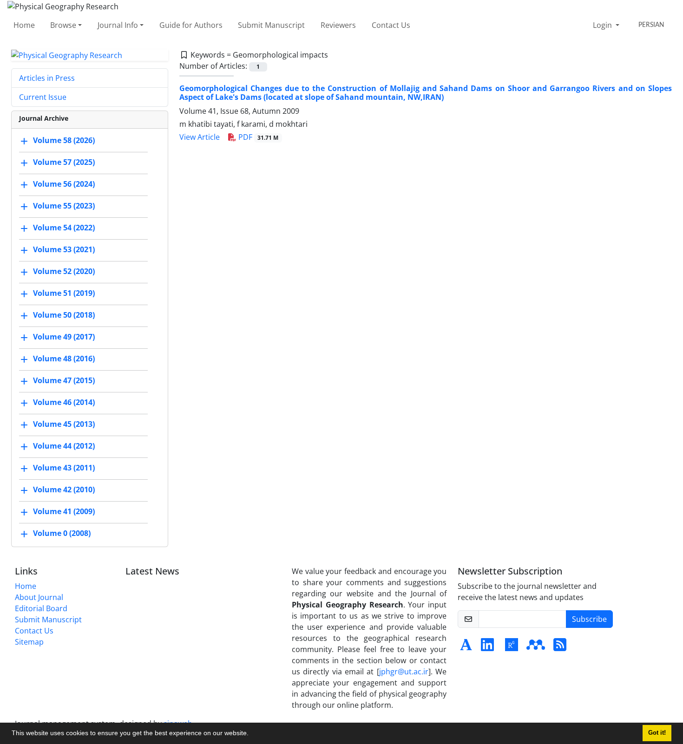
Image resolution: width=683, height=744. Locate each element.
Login (603, 25)
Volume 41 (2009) (64, 512)
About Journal (39, 597)
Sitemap (29, 642)
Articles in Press (47, 78)
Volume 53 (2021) (64, 250)
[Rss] (560, 647)
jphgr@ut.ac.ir (403, 671)
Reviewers (338, 25)
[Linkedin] (487, 647)
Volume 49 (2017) (64, 337)
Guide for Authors (191, 25)
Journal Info (118, 25)
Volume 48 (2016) (64, 359)
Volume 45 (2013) (64, 424)
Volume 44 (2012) (64, 446)
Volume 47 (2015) (64, 381)
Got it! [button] (657, 733)
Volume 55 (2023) (64, 206)
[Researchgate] (511, 647)
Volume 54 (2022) (64, 228)
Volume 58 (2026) (64, 141)
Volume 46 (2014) (64, 403)
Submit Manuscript (271, 25)
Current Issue (42, 97)
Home (24, 25)
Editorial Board (41, 608)
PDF (257, 137)
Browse (63, 25)
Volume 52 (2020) (64, 272)
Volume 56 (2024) (64, 184)
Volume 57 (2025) (64, 162)
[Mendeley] (536, 647)
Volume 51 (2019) (64, 293)
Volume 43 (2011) (64, 468)
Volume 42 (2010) (64, 490)
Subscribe (589, 619)
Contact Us (391, 25)
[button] (251, 734)
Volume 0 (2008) (62, 534)
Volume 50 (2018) (64, 315)
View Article (199, 137)
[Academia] (466, 647)
